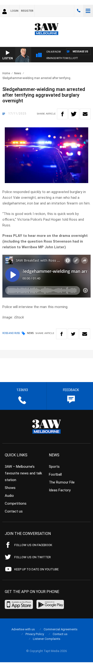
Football (55, 474)
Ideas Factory (60, 490)
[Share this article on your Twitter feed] (73, 114)
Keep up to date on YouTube (36, 569)
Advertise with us (23, 629)
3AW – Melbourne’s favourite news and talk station (23, 473)
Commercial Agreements (61, 629)
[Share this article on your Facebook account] (62, 114)
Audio (9, 495)
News (17, 73)
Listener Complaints (46, 639)
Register (27, 10)
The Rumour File (62, 482)
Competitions (15, 503)
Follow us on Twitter (32, 557)
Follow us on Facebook (33, 545)
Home (6, 73)
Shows (10, 488)
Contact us (14, 511)
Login (14, 10)
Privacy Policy (35, 634)
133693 (78, 11)
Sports (54, 466)
